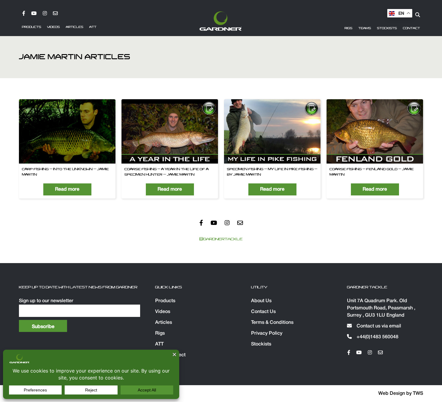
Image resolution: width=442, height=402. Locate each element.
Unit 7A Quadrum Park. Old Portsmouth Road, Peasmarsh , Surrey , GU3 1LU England (381, 308)
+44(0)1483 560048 (376, 337)
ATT (93, 27)
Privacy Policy (266, 333)
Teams (364, 28)
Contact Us (263, 312)
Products (31, 27)
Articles (74, 27)
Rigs (348, 28)
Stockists (387, 28)
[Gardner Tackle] (220, 21)
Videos (53, 27)
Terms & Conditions (272, 323)
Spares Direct (170, 355)
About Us (261, 301)
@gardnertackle (221, 239)
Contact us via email (378, 326)
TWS (418, 393)
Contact (411, 28)
